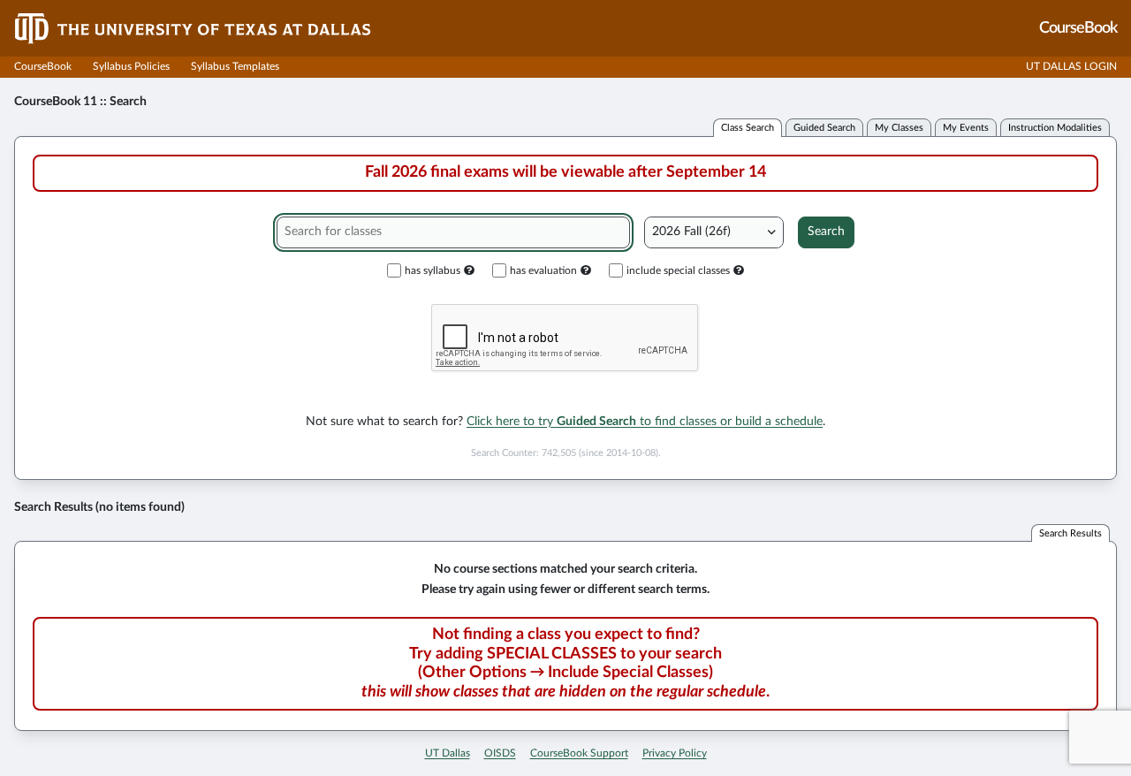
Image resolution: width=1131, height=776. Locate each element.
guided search (824, 128)
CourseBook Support (579, 753)
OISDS (500, 753)
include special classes (678, 270)
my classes (899, 128)
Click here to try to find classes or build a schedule (645, 421)
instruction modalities (1055, 128)
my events (966, 128)
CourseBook (43, 66)
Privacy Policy (674, 753)
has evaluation (543, 270)
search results (1070, 533)
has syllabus (432, 270)
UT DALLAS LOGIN (1071, 66)
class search (747, 128)
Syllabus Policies (131, 66)
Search (826, 231)
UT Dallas (447, 753)
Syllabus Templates (235, 66)
